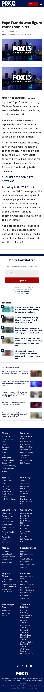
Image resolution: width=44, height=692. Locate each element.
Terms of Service (23, 293)
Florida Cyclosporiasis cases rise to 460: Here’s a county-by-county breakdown (27, 309)
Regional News (6, 574)
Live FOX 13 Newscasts (24, 517)
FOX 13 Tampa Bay (8, 32)
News (5, 433)
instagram (22, 666)
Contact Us (24, 598)
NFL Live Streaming (24, 611)
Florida (4, 444)
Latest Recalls (7, 554)
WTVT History (25, 587)
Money (5, 547)
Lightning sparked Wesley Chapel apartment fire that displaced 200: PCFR (27, 320)
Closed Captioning (27, 590)
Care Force (6, 542)
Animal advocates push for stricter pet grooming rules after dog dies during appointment (15, 394)
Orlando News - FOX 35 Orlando (8, 580)
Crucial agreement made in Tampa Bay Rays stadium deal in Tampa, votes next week (28, 330)
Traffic (22, 481)
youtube (26, 666)
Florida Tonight (7, 516)
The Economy (7, 559)
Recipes (23, 496)
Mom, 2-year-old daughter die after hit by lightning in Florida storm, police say (15, 383)
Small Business (7, 562)
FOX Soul (23, 528)
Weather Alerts (25, 450)
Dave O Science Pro (26, 503)
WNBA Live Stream (24, 650)
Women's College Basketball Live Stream (26, 644)
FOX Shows (24, 562)
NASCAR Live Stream (25, 626)
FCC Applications (26, 595)
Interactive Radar (26, 441)
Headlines (24, 551)
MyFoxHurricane (26, 460)
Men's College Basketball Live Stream (26, 637)
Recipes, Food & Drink (8, 533)
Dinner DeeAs (7, 519)
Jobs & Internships (27, 584)
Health (4, 450)
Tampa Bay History (6, 538)
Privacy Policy (24, 291)
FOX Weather (25, 463)
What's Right (6, 513)
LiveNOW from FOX (26, 522)
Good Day (25, 477)
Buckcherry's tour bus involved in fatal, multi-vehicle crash (14, 403)
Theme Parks (7, 524)
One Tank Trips (7, 521)
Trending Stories (26, 559)
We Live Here (9, 509)
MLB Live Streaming (24, 621)
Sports (5, 477)
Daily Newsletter (8, 468)
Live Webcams (25, 444)
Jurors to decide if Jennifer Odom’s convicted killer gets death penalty (15, 372)
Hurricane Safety (26, 452)
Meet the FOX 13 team (26, 577)
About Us (25, 573)
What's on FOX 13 (27, 564)
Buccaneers (6, 481)
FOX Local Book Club (26, 555)
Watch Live (33, 4)
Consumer (6, 447)
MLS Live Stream (26, 654)
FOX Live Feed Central (25, 532)
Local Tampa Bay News (8, 440)
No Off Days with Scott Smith (8, 490)
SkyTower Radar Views (26, 437)
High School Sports (9, 499)
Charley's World (26, 483)
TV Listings (24, 581)
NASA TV (23, 536)
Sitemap (5, 471)
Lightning (5, 486)
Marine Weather (26, 447)
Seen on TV (6, 463)
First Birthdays (25, 499)
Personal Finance (8, 557)
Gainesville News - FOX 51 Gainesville (9, 585)
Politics (4, 452)
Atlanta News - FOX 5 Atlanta (7, 590)
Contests (23, 567)
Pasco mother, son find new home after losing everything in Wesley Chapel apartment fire (14, 415)
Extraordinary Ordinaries (25, 492)
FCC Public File (25, 593)
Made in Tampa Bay (8, 528)
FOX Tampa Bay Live (26, 540)
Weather (24, 433)
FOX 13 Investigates (6, 456)
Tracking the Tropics (25, 456)
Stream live (6, 610)
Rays (4, 483)
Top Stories (6, 436)
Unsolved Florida (8, 460)
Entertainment (28, 547)
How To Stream (26, 513)
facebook (13, 666)
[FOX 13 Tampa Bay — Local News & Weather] (8, 4)
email (31, 666)
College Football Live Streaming (26, 616)
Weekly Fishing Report (7, 495)
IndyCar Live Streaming (24, 631)
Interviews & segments (6, 614)
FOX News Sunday (9, 466)
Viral (17, 32)
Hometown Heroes (24, 487)
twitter (17, 666)
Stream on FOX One (25, 605)
